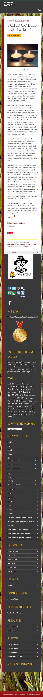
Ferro (26, 395)
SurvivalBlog (12, 652)
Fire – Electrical (13, 461)
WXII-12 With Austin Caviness (17, 530)
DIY (19, 392)
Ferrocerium (32, 395)
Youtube (30, 317)
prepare (21, 409)
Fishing (16, 401)
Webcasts (10, 526)
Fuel (20, 403)
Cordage (29, 389)
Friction (14, 403)
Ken (28, 20)
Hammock (26, 403)
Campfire (12, 386)
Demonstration (12, 392)
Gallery (9, 474)
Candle (26, 242)
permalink (25, 246)
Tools (9, 414)
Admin (9, 585)
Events (9, 555)
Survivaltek (9, 3)
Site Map (10, 502)
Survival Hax (11, 631)
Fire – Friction (12, 465)
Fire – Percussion (13, 469)
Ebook (9, 450)
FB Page (10, 317)
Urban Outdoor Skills (14, 656)
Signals (10, 498)
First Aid (30, 398)
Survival (22, 411)
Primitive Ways (12, 599)
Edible (27, 391)
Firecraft (21, 397)
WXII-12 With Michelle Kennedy (18, 533)
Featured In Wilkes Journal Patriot (19, 518)
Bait (9, 384)
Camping (22, 386)
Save (11, 233)
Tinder (30, 411)
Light (23, 244)
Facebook (9, 303)
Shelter (27, 409)
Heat (32, 403)
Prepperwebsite (12, 627)
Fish (9, 401)
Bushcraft (12, 35)
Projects (10, 567)
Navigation (11, 490)
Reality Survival (13, 645)
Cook (11, 389)
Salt (8, 246)
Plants (15, 409)
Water (10, 416)
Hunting (10, 406)
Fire (11, 397)
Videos (9, 506)
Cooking (20, 389)
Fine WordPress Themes (33, 694)
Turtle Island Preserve (25, 414)
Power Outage (31, 244)
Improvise (18, 406)
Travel (14, 414)
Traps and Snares (13, 485)
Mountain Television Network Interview (21, 522)
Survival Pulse (12, 648)
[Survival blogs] (19, 345)
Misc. (18, 35)
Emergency (11, 244)
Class (31, 387)
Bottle (18, 384)
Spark (15, 411)
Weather (10, 514)
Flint (29, 401)
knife (27, 406)
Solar (10, 411)
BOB (13, 384)
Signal (33, 409)
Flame (18, 244)
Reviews (10, 571)
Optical (10, 409)
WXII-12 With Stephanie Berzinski (19, 537)
